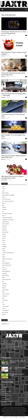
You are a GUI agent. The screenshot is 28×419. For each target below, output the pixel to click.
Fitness (3, 240)
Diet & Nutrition (5, 223)
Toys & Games (5, 306)
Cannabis (4, 209)
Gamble (4, 244)
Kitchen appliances (6, 271)
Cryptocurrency (5, 221)
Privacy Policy (22, 416)
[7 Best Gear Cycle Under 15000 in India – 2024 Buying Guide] (4, 362)
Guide (3, 254)
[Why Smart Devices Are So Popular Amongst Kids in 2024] (14, 168)
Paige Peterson (4, 179)
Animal (3, 188)
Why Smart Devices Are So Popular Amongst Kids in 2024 (12, 177)
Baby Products (5, 193)
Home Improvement (6, 265)
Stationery (4, 296)
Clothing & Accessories (7, 217)
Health (3, 256)
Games (3, 248)
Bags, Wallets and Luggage (8, 195)
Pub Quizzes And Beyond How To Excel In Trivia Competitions (13, 32)
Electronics (4, 230)
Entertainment (5, 232)
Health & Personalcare (7, 259)
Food (3, 242)
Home (2, 12)
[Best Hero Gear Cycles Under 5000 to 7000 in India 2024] (4, 369)
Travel (3, 308)
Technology (4, 300)
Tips (3, 302)
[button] (2, 9)
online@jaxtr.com (16, 352)
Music (3, 277)
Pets (3, 281)
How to (3, 267)
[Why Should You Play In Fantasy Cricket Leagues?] (14, 44)
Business (4, 207)
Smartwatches (5, 289)
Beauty (3, 197)
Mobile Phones (5, 275)
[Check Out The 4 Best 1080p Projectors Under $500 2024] (14, 147)
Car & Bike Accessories (7, 213)
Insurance (4, 269)
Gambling (4, 246)
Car (3, 211)
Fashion (4, 234)
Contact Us (5, 416)
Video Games (5, 312)
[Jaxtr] (14, 4)
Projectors (4, 283)
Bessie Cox (3, 35)
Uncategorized (5, 310)
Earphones (4, 226)
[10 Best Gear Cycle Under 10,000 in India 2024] (4, 375)
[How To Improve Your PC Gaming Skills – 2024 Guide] (14, 85)
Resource (4, 285)
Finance (4, 238)
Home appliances (6, 263)
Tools (3, 304)
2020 (3, 186)
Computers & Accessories (8, 219)
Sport (3, 292)
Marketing (4, 273)
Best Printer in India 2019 (7, 201)
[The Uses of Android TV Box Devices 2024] (14, 106)
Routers (4, 287)
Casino (3, 215)
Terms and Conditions (13, 416)
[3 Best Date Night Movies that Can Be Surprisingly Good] (14, 65)
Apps (3, 190)
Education (4, 228)
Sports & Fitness (5, 294)
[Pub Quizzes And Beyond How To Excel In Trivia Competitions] (14, 23)
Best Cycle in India (6, 199)
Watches (4, 314)
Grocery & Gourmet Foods (8, 252)
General (4, 250)
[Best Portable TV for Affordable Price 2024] (14, 127)
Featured (4, 236)
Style (3, 298)
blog (3, 205)
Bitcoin (3, 203)
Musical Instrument (6, 279)
